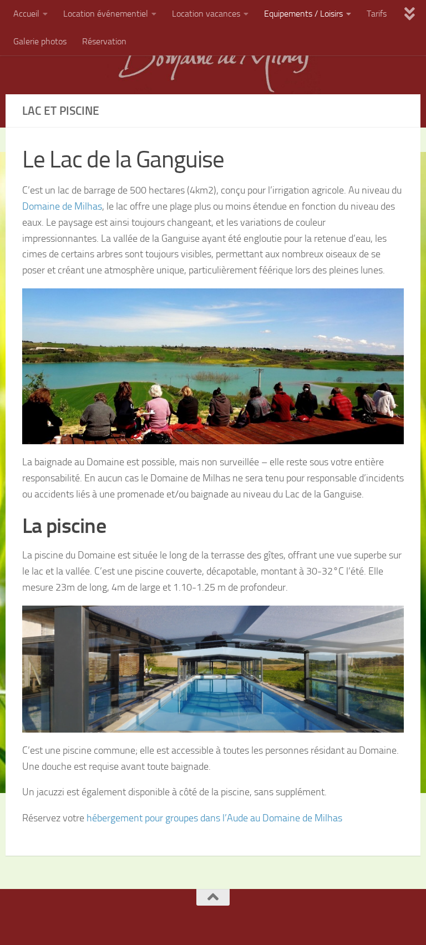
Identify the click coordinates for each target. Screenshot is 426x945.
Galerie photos (40, 41)
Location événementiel (105, 13)
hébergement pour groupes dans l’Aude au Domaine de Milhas (214, 818)
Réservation (104, 41)
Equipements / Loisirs (303, 13)
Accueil (26, 13)
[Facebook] (199, 919)
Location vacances (206, 13)
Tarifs (377, 13)
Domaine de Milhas (62, 206)
